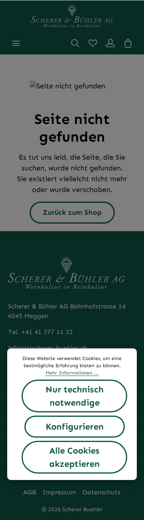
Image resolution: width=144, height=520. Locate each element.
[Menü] (16, 43)
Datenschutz (101, 492)
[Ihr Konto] (110, 43)
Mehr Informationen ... (72, 373)
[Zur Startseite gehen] (72, 16)
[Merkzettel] (93, 43)
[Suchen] (75, 43)
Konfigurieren (75, 426)
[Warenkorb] (128, 43)
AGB (29, 492)
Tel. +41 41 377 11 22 (40, 332)
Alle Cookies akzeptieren (74, 457)
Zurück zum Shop (72, 212)
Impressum (59, 492)
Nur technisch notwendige (75, 396)
